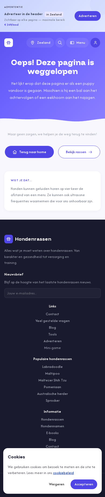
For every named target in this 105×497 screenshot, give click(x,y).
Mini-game (52, 347)
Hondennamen (52, 426)
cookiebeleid (63, 472)
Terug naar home (32, 152)
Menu (80, 42)
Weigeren (56, 484)
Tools (52, 334)
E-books (52, 432)
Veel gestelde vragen (53, 320)
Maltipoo (52, 373)
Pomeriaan (52, 386)
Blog (52, 327)
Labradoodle (52, 366)
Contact (52, 314)
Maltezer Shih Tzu (52, 380)
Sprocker (53, 400)
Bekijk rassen (76, 152)
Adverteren (88, 15)
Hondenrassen (52, 419)
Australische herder (52, 393)
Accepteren (84, 484)
